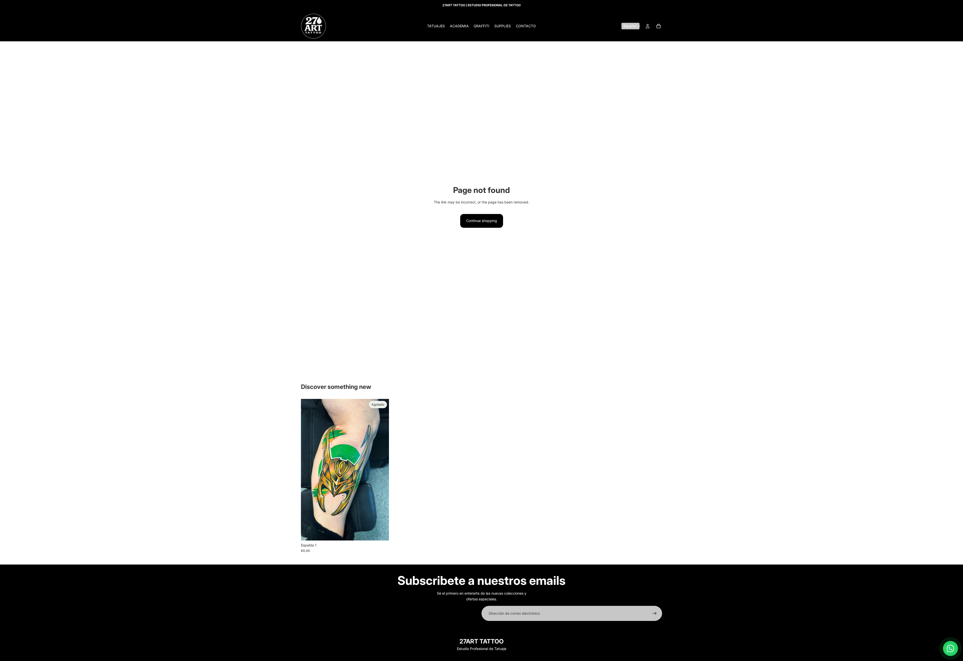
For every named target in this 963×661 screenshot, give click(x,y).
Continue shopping (481, 220)
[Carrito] (658, 26)
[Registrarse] (654, 613)
